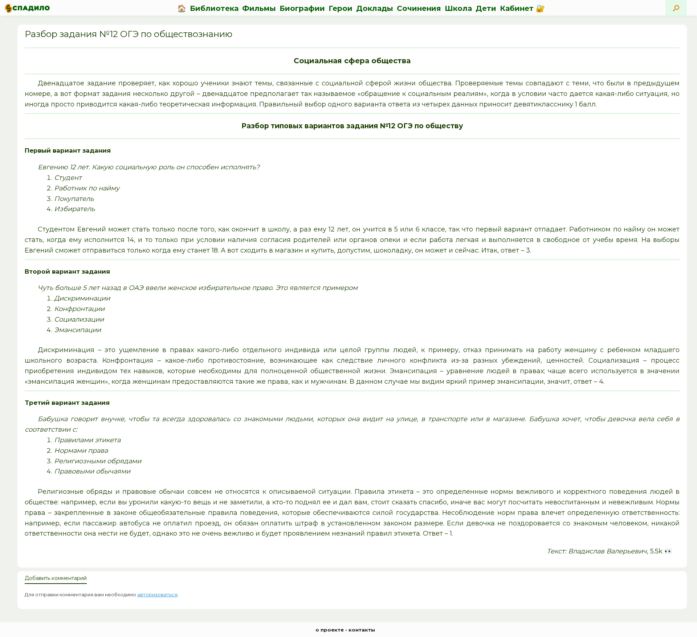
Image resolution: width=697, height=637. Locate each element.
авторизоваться (157, 594)
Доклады (374, 8)
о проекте (329, 630)
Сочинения (419, 8)
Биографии (302, 8)
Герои (340, 8)
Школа (458, 8)
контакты (361, 630)
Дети (486, 8)
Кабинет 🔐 (522, 8)
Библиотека (214, 8)
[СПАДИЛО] (27, 8)
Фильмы (259, 8)
